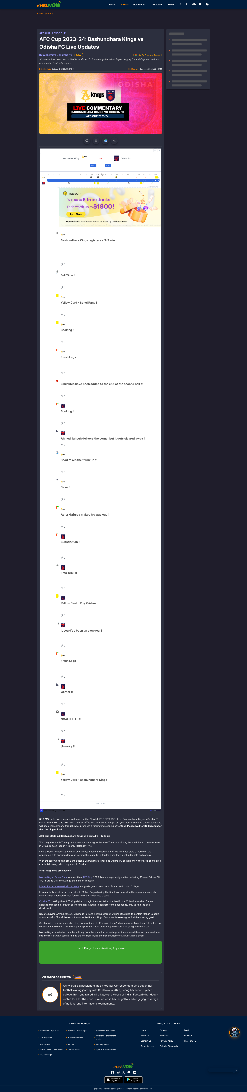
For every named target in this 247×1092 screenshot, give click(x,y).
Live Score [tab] (157, 4)
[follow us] (105, 140)
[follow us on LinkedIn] (134, 1072)
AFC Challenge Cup (52, 33)
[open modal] (234, 1032)
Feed (186, 1030)
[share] (114, 140)
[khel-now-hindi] (194, 4)
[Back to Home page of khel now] (49, 4)
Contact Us (146, 1041)
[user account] (207, 5)
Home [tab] (112, 4)
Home (143, 1030)
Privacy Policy (166, 1041)
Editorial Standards (169, 1046)
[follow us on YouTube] (129, 1072)
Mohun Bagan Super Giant (53, 877)
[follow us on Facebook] (112, 1072)
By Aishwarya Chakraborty (55, 54)
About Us (145, 1035)
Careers (163, 1030)
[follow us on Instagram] (118, 1072)
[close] (236, 1070)
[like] (86, 140)
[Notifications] (200, 5)
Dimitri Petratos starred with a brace (59, 886)
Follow (78, 55)
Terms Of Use (147, 1046)
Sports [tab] (125, 4)
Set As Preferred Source (149, 55)
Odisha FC (44, 901)
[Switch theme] (186, 4)
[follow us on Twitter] (123, 1072)
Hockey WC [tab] (139, 4)
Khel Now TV (190, 1041)
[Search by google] (180, 4)
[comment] (96, 140)
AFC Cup (87, 877)
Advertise (164, 1035)
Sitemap (188, 1035)
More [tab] (171, 4)
